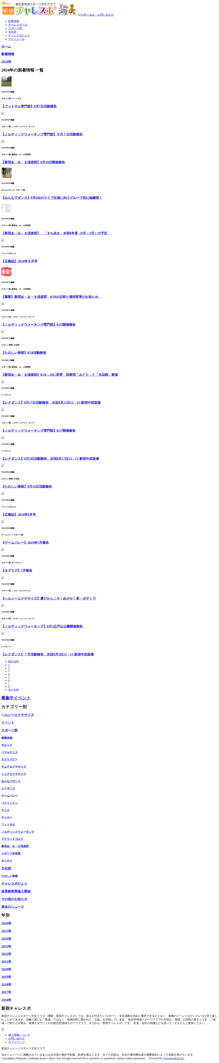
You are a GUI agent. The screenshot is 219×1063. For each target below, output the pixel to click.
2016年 (6, 1000)
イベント (7, 722)
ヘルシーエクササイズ (17, 715)
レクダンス (8, 788)
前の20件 (13, 661)
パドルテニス (9, 752)
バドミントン (9, 802)
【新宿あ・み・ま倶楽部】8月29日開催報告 (33, 162)
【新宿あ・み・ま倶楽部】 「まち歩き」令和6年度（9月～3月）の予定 (56, 233)
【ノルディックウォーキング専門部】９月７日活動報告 (42, 134)
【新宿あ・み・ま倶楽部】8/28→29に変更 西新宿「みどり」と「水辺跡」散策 (59, 374)
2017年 (6, 992)
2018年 (6, 984)
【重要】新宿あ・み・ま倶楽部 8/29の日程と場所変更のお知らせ (51, 296)
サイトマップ (16, 1042)
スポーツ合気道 (11, 853)
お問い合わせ (16, 1038)
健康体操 (6, 737)
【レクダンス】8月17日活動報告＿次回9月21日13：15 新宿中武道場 (51, 402)
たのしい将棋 (9, 875)
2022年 (6, 954)
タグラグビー (9, 759)
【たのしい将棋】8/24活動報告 (23, 352)
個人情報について (19, 1034)
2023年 (6, 946)
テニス (5, 810)
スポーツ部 (15, 28)
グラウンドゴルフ (12, 839)
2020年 (6, 969)
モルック (6, 744)
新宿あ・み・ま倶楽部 (15, 846)
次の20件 (13, 689)
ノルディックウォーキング (17, 831)
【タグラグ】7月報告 (16, 570)
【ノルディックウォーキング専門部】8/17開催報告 (38, 430)
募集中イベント (16, 698)
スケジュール (16, 39)
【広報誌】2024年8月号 (18, 514)
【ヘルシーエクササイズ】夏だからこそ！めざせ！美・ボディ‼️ (48, 598)
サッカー (6, 817)
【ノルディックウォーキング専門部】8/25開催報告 (38, 324)
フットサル (8, 824)
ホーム (6, 46)
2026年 (6, 923)
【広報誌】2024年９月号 (19, 261)
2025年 (6, 931)
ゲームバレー (9, 795)
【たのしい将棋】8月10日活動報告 (26, 486)
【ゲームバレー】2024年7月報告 (25, 542)
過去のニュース (12, 906)
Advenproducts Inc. (173, 1058)
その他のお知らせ (14, 899)
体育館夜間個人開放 (16, 891)
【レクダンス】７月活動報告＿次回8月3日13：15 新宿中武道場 (47, 654)
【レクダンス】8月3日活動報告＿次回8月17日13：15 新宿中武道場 (50, 458)
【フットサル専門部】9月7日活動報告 (29, 106)
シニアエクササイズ (13, 774)
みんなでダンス (11, 781)
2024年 (6, 61)
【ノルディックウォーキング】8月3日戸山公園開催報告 (42, 626)
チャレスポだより (19, 35)
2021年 (6, 961)
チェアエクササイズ (13, 766)
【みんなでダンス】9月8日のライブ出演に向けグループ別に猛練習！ (51, 198)
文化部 (12, 31)
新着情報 (13, 21)
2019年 (6, 977)
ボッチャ (6, 860)
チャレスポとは (17, 24)
